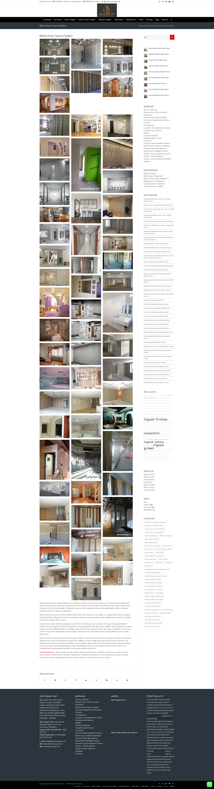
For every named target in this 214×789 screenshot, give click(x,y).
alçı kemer (148, 522)
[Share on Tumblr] (96, 680)
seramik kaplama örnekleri (153, 586)
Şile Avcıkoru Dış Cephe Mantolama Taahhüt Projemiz (158, 205)
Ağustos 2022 (149, 485)
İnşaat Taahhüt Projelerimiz (154, 184)
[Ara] (170, 20)
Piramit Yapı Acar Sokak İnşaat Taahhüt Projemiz (157, 308)
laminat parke (148, 395)
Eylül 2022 (148, 482)
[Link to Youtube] (169, 1)
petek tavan (168, 430)
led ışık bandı (160, 425)
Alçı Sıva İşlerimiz (150, 110)
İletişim (146, 133)
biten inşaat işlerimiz (151, 542)
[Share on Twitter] (55, 680)
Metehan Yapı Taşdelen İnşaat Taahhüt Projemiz (156, 328)
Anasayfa (147, 115)
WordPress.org (149, 510)
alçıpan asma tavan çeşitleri (154, 532)
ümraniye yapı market (152, 626)
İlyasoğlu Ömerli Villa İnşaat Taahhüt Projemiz (156, 366)
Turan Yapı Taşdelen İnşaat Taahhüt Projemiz (156, 270)
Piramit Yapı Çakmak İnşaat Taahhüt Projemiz (156, 304)
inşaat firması (155, 419)
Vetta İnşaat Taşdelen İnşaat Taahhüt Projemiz (156, 262)
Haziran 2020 (149, 490)
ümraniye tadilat (165, 613)
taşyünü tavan (149, 593)
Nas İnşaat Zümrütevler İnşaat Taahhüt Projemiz (157, 320)
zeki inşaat (159, 593)
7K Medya (79, 784)
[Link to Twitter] (166, 1)
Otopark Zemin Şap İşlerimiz (155, 148)
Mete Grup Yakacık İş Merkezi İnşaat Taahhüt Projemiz (158, 332)
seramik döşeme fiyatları (164, 398)
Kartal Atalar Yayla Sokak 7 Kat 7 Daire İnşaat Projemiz (159, 221)
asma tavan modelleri (160, 395)
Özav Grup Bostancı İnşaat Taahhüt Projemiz (156, 316)
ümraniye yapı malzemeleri (156, 417)
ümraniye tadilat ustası (156, 430)
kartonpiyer (147, 403)
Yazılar (148, 505)
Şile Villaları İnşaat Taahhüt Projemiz (154, 300)
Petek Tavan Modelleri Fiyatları (156, 151)
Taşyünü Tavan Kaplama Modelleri (157, 159)
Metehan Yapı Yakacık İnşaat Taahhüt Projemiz (156, 324)
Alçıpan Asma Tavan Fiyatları (155, 112)
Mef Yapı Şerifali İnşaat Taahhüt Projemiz (155, 342)
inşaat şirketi (154, 446)
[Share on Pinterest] (76, 680)
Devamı (53, 718)
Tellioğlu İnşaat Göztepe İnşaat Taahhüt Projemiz (157, 290)
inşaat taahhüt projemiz (151, 400)
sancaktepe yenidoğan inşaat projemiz (156, 457)
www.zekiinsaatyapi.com (53, 744)
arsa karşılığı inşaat (166, 400)
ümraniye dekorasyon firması (159, 414)
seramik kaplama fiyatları (153, 579)
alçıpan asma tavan (154, 406)
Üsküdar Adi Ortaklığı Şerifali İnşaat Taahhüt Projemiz (158, 266)
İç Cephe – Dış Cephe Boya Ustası (157, 128)
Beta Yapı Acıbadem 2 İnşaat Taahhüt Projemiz (156, 243)
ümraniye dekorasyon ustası (164, 449)
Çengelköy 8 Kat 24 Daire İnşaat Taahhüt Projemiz (157, 251)
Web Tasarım (71, 784)
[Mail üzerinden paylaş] (127, 680)
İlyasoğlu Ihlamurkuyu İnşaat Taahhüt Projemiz (156, 382)
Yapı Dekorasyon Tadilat (153, 186)
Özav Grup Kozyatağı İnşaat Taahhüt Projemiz (156, 312)
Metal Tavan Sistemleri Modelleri (157, 146)
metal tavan (169, 425)
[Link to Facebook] (159, 1)
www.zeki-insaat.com (52, 746)
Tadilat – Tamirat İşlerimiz (154, 156)
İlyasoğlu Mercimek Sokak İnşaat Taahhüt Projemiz (157, 370)
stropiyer (153, 454)
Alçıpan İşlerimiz (150, 173)
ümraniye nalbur (162, 422)
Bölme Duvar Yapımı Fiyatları (53, 26)
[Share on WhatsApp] (65, 680)
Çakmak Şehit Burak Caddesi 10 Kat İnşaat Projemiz (158, 247)
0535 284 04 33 (87, 1)
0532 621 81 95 (57, 1)
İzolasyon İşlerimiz (151, 136)
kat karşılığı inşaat (149, 436)
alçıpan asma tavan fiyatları (154, 525)
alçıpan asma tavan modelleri (158, 411)
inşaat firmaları (168, 546)
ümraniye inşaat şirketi (160, 408)
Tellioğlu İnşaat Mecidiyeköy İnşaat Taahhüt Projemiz (158, 286)
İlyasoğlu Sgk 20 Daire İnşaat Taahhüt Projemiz (156, 374)
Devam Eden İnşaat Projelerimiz (156, 179)
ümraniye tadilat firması (152, 616)
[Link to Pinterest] (172, 1)
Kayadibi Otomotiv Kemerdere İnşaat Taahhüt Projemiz (158, 346)
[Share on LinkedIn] (86, 680)
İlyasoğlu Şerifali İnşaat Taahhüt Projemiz (155, 362)
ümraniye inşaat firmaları (152, 459)
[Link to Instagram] (162, 1)
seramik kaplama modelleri (152, 428)
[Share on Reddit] (117, 680)
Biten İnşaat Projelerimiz (153, 176)
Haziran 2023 (149, 480)
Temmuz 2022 (149, 487)
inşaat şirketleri (161, 454)
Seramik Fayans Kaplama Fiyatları (157, 154)
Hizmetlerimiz (149, 125)
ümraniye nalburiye (151, 613)
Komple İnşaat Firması (153, 138)
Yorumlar (149, 507)
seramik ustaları (161, 436)
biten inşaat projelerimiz (158, 439)
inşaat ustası (154, 442)
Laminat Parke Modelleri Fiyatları (157, 143)
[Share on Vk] (107, 680)
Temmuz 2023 (149, 477)
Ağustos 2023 (149, 474)
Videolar (147, 161)
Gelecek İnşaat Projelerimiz (154, 181)
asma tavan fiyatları (166, 434)
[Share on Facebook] (45, 680)
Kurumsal (147, 141)
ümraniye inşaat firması (159, 403)
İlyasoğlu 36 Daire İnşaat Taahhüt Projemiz (155, 378)
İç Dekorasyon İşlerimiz (153, 130)
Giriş (145, 502)
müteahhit (152, 433)
